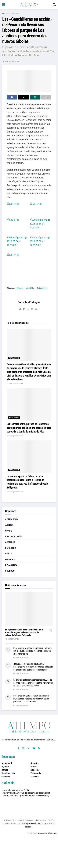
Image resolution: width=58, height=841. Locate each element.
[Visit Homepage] (29, 5)
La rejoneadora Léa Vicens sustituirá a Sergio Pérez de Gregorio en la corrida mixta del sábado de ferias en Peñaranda (24, 632)
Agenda (9, 525)
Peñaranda (41, 288)
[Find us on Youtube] (34, 748)
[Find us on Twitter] (28, 748)
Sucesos (10, 571)
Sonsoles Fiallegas (29, 302)
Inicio (4, 14)
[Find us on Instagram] (23, 748)
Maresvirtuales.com (47, 833)
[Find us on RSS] (39, 748)
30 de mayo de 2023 (10, 61)
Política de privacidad (39, 824)
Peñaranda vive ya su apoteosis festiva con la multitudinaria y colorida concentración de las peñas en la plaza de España (31, 699)
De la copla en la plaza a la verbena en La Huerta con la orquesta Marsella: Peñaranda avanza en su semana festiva (32, 651)
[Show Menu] (3, 4)
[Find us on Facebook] (18, 748)
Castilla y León (13, 536)
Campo (8, 531)
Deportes (10, 548)
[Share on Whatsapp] (35, 97)
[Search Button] (54, 4)
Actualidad (13, 14)
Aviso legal (25, 824)
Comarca (10, 542)
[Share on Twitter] (23, 97)
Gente (8, 553)
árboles (20, 288)
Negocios (10, 559)
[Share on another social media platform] (46, 97)
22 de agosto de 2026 (15, 383)
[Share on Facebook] (12, 97)
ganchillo (30, 288)
